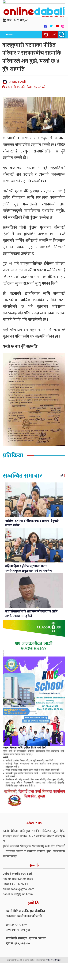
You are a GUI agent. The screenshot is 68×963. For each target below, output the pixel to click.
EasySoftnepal (54, 960)
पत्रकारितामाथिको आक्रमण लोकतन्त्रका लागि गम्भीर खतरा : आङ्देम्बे (31, 614)
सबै (61, 475)
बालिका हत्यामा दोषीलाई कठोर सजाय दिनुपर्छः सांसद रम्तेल (32, 523)
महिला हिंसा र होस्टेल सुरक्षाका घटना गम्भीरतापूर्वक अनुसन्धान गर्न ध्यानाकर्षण (28, 569)
